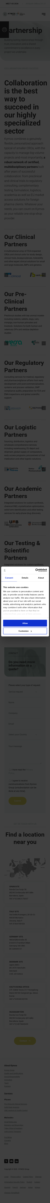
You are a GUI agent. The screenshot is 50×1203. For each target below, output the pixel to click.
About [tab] (41, 578)
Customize (24, 631)
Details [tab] (25, 578)
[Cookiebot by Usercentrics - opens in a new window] (35, 570)
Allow (25, 623)
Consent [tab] (9, 578)
